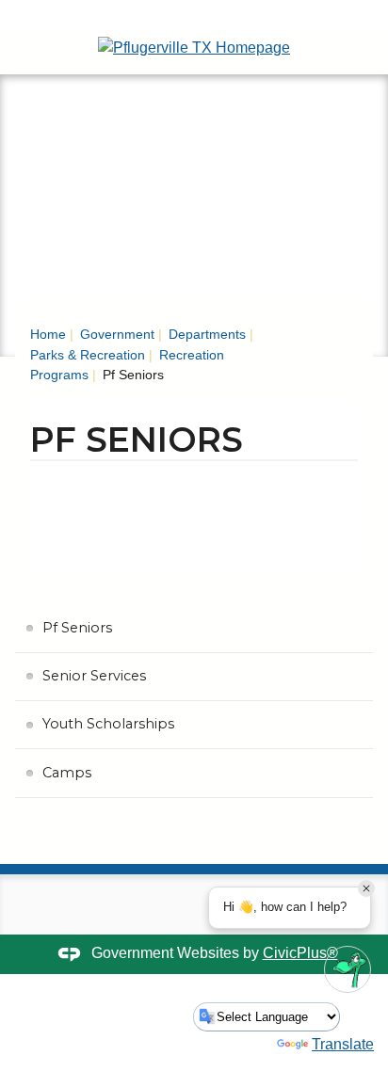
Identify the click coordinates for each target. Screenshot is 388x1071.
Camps (66, 772)
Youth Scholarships (108, 723)
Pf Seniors (77, 627)
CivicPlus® (300, 953)
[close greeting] (366, 888)
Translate (343, 1044)
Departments (205, 334)
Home (48, 334)
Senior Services (94, 675)
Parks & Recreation (87, 354)
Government (115, 334)
